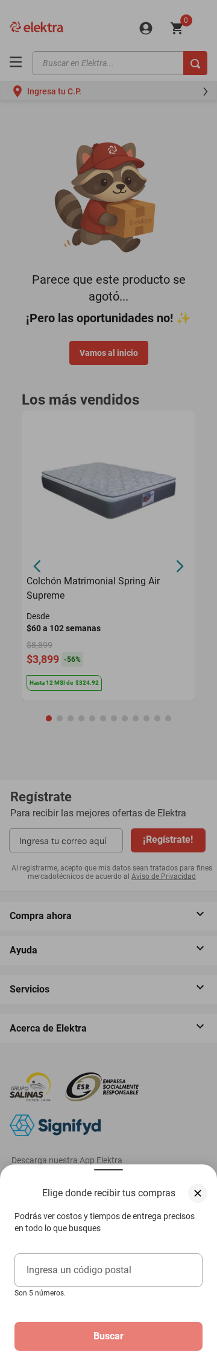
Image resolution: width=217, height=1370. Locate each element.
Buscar (108, 1336)
